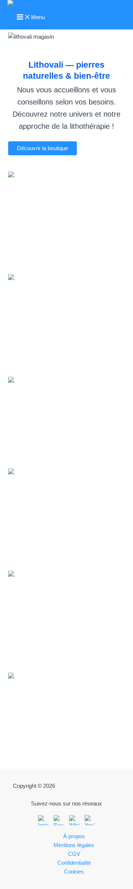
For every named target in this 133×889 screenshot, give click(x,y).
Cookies (74, 872)
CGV (74, 854)
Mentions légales (74, 845)
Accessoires (66, 715)
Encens (66, 511)
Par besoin (66, 214)
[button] (42, 148)
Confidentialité (74, 863)
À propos (74, 836)
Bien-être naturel (66, 613)
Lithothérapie (66, 317)
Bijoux (66, 420)
